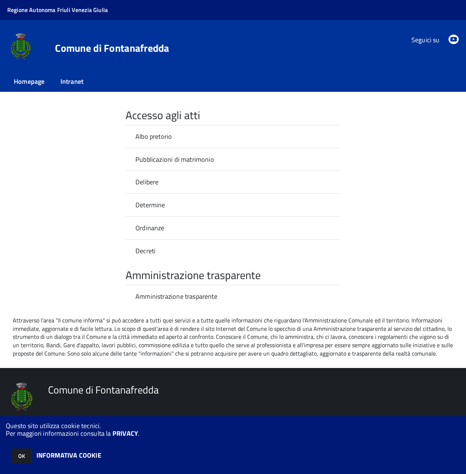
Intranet (71, 81)
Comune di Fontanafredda (112, 48)
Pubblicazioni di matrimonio (174, 159)
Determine (150, 205)
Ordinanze (150, 228)
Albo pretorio (153, 136)
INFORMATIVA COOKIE (68, 455)
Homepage (29, 81)
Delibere (146, 182)
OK (21, 456)
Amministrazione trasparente (176, 296)
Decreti (145, 251)
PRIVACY (125, 433)
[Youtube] (454, 40)
